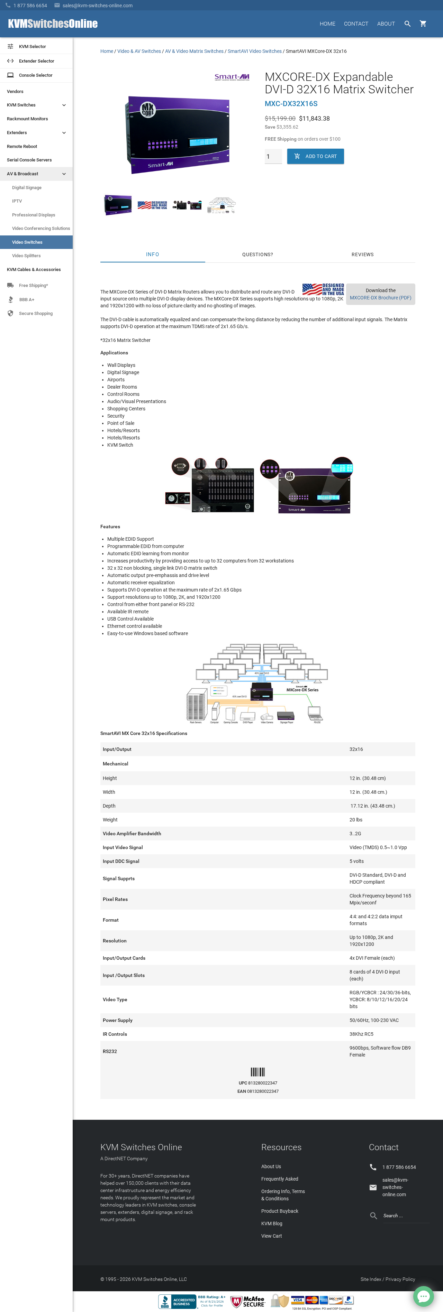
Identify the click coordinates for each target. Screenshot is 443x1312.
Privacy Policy (400, 1279)
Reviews (363, 254)
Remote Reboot (22, 146)
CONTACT (356, 23)
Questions (256, 254)
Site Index (371, 1279)
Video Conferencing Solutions (41, 228)
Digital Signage (27, 187)
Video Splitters (26, 255)
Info (153, 254)
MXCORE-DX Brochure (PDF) (381, 297)
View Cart (271, 1236)
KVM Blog (271, 1223)
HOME (327, 23)
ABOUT (386, 23)
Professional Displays (33, 214)
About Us (271, 1166)
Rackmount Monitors (27, 118)
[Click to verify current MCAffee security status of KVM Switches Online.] (249, 1308)
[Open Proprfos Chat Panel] (423, 1296)
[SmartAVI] (232, 82)
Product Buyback (279, 1211)
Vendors (15, 91)
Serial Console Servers (29, 159)
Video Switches (27, 242)
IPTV (17, 201)
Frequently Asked (279, 1179)
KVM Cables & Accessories (34, 269)
